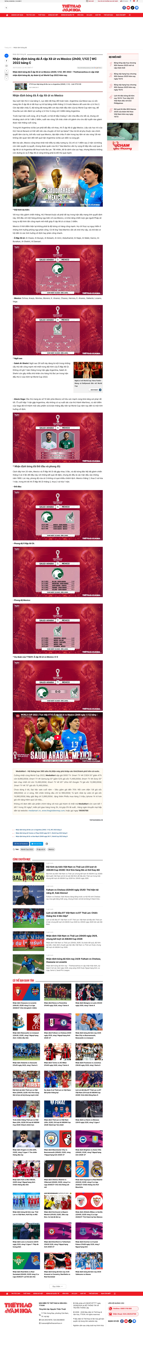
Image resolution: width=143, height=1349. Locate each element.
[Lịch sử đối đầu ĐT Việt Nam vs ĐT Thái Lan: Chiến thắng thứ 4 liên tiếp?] (28, 918)
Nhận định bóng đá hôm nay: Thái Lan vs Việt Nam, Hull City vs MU (25, 1213)
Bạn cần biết (121, 15)
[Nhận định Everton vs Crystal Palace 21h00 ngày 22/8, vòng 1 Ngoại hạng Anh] (89, 1230)
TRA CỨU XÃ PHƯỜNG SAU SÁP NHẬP (108, 1)
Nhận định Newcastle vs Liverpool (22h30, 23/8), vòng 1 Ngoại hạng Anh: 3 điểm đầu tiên (26, 1035)
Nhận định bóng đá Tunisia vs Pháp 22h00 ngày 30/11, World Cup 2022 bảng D (41, 833)
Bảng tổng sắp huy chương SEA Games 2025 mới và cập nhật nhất (125, 65)
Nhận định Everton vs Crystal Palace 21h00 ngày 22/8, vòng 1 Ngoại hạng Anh (87, 1244)
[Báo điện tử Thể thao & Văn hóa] (71, 7)
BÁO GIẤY (91, 1)
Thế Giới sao (108, 15)
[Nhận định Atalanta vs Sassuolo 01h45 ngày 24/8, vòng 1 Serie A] (26, 1051)
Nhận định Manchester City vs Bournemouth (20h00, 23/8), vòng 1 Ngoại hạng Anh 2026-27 (57, 1152)
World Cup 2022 (27, 849)
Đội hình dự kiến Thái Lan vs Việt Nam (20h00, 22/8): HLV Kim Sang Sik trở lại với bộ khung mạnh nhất (26, 1092)
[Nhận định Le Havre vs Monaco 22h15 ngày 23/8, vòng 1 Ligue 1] (89, 1109)
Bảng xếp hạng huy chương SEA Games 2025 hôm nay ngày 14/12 (125, 76)
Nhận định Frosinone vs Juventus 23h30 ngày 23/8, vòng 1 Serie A (88, 1064)
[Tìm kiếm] (6, 8)
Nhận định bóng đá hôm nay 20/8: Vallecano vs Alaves (88, 1273)
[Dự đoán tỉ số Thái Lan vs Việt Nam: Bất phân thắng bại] (57, 1079)
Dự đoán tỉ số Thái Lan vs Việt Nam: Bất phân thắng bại (57, 1091)
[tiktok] (132, 7)
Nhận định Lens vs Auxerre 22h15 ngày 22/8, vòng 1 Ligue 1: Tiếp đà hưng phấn (26, 1244)
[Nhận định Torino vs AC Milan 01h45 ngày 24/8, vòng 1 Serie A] (57, 1051)
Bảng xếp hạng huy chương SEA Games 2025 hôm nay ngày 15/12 (125, 87)
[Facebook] (130, 1)
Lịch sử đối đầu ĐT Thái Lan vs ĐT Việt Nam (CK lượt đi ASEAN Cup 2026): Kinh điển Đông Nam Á (88, 1092)
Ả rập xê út (41, 849)
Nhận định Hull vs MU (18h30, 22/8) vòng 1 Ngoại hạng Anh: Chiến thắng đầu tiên (24, 1182)
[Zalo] (136, 7)
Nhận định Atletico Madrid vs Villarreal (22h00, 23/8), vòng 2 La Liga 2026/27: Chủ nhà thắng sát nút (57, 1183)
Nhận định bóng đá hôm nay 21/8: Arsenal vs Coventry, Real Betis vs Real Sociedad (57, 1274)
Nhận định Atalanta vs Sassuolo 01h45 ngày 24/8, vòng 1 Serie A (25, 1064)
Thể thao (41, 15)
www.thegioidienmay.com (53, 811)
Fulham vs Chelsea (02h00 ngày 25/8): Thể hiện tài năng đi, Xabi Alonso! (72, 891)
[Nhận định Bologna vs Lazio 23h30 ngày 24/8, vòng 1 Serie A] (89, 992)
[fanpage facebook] (124, 7)
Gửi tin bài (125, 1)
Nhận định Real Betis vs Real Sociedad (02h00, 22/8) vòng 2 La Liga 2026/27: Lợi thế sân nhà (26, 1274)
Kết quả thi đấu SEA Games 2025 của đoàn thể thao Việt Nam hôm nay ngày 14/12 (125, 113)
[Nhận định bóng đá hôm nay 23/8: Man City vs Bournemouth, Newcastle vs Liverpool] (89, 1021)
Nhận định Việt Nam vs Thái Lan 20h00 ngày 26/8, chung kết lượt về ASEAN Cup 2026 (71, 937)
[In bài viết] (6, 66)
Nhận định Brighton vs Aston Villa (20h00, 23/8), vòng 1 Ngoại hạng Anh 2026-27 (88, 1152)
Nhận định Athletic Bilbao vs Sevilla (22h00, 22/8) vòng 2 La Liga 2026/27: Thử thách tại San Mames (88, 1214)
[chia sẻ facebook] (6, 61)
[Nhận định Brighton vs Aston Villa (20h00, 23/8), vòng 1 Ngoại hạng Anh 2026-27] (89, 1138)
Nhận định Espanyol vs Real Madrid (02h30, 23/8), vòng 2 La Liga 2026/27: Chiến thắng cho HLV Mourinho (88, 1183)
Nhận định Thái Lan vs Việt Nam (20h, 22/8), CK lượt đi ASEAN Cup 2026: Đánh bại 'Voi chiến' (57, 1122)
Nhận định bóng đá (20, 47)
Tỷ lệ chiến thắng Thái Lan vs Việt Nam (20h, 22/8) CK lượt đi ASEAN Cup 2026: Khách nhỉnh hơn (26, 1122)
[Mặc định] (6, 74)
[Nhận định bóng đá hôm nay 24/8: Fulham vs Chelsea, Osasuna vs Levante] (28, 964)
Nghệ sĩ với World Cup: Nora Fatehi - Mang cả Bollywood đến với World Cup (88, 383)
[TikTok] (137, 1)
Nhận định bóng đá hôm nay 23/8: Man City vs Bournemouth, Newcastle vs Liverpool (88, 1035)
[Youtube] (134, 1)
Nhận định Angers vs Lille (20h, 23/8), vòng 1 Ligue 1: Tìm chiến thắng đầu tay (25, 1152)
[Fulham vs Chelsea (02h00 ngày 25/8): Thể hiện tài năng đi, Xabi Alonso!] (28, 895)
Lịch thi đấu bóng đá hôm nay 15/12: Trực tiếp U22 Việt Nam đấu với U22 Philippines (124, 99)
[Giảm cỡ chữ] (6, 78)
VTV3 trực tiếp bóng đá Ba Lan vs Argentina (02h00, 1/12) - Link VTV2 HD (55, 84)
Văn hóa (80, 15)
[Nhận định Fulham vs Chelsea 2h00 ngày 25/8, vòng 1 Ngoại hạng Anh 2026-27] (57, 1021)
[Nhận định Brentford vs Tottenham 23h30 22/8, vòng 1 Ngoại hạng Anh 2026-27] (57, 1230)
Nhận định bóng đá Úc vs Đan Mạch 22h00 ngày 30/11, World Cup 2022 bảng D (42, 836)
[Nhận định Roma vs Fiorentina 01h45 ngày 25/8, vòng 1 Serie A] (57, 992)
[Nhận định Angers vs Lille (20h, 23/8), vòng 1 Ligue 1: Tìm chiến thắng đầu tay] (26, 1138)
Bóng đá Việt (53, 15)
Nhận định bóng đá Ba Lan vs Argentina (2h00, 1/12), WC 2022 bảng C (39, 830)
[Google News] (90, 68)
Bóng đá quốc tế (67, 15)
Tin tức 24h (30, 15)
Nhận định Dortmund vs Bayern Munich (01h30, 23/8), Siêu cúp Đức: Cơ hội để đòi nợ (56, 1214)
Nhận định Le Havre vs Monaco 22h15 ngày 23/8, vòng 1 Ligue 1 (87, 1121)
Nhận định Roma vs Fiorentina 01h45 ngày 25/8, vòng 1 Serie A (56, 1004)
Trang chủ (8, 47)
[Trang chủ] (7, 15)
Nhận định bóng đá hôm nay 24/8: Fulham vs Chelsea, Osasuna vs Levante (73, 960)
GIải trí (98, 15)
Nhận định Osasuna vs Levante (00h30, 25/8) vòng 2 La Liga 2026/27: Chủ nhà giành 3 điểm (25, 1005)
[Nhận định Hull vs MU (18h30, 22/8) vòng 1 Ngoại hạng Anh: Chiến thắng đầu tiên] (26, 1168)
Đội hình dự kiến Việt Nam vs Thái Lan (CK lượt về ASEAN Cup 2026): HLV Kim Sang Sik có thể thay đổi (73, 868)
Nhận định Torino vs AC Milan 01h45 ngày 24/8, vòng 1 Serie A (56, 1064)
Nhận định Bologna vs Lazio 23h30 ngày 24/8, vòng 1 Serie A (88, 1004)
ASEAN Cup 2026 (17, 15)
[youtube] (128, 7)
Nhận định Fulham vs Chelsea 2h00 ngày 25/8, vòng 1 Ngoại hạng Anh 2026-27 (57, 1035)
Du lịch (89, 15)
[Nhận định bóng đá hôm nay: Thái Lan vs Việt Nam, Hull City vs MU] (26, 1201)
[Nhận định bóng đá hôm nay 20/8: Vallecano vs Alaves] (89, 1260)
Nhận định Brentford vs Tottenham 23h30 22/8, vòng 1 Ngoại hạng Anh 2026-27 (57, 1244)
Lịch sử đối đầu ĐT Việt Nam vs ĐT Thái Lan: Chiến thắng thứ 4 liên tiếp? (72, 914)
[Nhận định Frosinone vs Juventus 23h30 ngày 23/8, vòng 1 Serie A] (89, 1051)
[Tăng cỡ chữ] (6, 70)
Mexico (51, 849)
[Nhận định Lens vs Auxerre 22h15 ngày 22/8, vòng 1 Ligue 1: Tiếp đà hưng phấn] (26, 1230)
